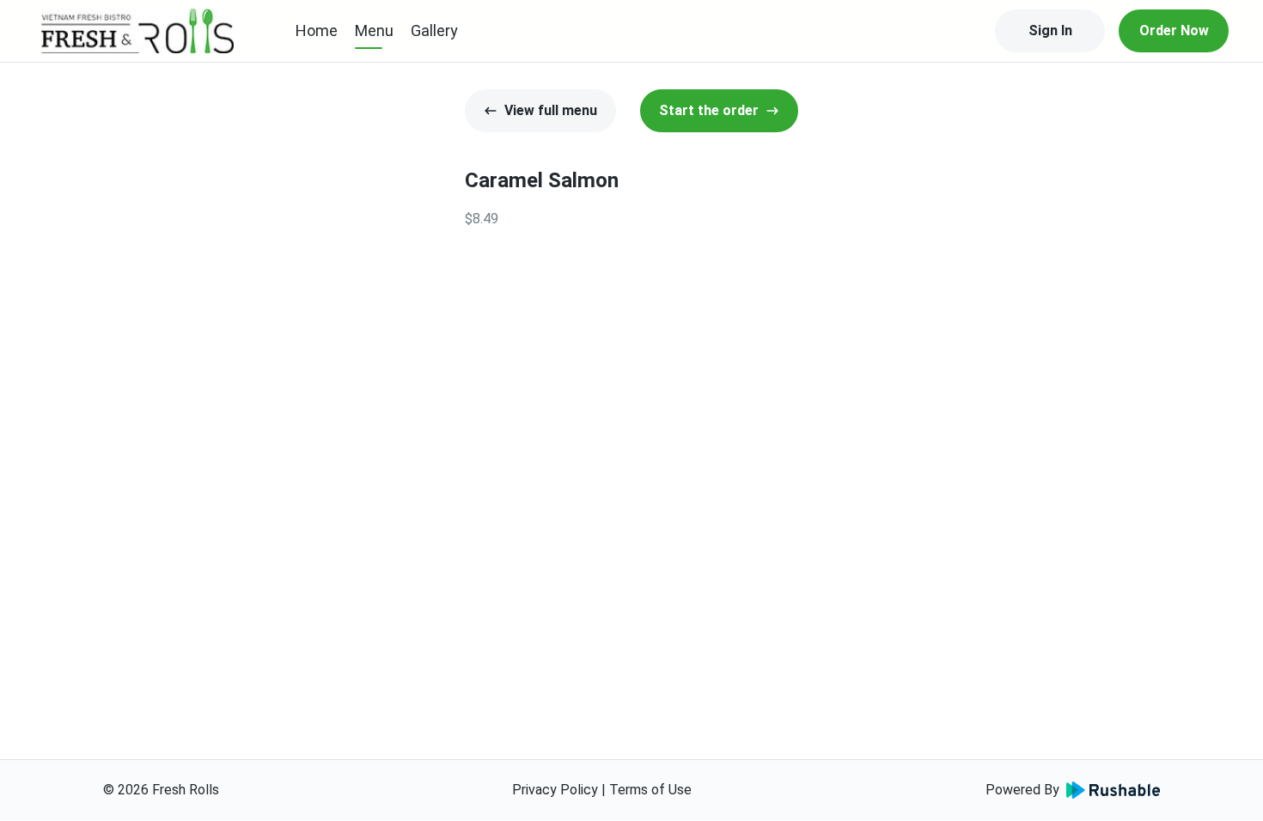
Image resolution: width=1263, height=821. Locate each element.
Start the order (709, 110)
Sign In (1050, 30)
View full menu (550, 110)
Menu (374, 30)
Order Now (1174, 30)
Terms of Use (650, 789)
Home (317, 30)
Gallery (434, 30)
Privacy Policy (555, 789)
